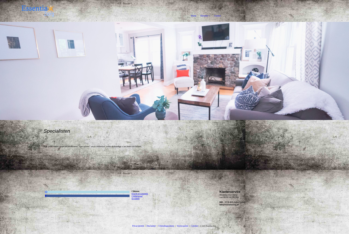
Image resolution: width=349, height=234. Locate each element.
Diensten (204, 16)
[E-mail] (46, 192)
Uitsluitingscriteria (166, 226)
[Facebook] (45, 196)
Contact (217, 16)
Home (193, 16)
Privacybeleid (138, 226)
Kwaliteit (135, 198)
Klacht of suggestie (140, 194)
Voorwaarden (182, 226)
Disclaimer (151, 226)
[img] (31, 11)
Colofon (194, 226)
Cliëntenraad (137, 196)
